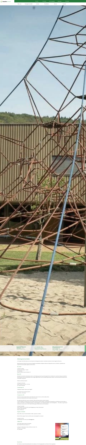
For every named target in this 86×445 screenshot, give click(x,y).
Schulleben (46, 3)
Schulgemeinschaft (28, 3)
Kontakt (64, 3)
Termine (36, 1)
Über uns (19, 3)
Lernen (37, 3)
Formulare (44, 1)
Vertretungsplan (52, 1)
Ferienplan (67, 1)
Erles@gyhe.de (31, 419)
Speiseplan (59, 1)
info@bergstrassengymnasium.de (40, 348)
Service (55, 3)
